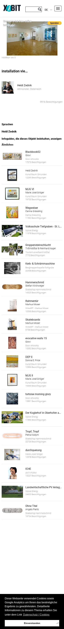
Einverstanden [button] (32, 623)
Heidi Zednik (24, 85)
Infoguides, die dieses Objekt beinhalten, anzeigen (32, 138)
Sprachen (7, 124)
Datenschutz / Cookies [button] (36, 614)
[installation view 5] (32, 38)
